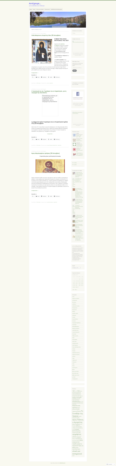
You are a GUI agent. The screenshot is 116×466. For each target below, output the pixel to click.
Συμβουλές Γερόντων (76, 352)
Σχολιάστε (51, 83)
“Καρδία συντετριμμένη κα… (79, 155)
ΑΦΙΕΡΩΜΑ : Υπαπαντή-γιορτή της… (79, 150)
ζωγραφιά (76, 429)
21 (73, 285)
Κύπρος (81, 402)
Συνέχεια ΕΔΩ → (34, 72)
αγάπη (77, 425)
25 (79, 285)
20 (82, 283)
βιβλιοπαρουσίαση (75, 375)
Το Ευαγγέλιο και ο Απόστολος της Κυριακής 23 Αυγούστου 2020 (78, 180)
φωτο (73, 455)
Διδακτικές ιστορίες (75, 305)
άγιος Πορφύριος (76, 424)
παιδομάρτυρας (79, 438)
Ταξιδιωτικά (74, 360)
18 (79, 283)
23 (76, 285)
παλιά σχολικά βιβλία (75, 440)
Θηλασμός (74, 315)
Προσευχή (74, 334)
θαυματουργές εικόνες (76, 430)
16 (76, 283)
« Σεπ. (73, 289)
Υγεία (73, 363)
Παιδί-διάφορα (75, 345)
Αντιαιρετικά (74, 300)
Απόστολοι (78, 398)
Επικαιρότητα (74, 307)
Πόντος (79, 411)
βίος (81, 426)
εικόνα (77, 428)
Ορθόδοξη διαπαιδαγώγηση (56, 9)
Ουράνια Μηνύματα (75, 332)
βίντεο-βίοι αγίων (75, 373)
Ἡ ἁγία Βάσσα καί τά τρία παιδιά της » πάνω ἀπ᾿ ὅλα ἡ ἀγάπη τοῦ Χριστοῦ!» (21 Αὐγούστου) (79, 238)
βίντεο (73, 369)
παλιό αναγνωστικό (77, 441)
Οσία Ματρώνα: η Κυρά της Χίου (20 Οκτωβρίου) (46, 35)
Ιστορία (73, 317)
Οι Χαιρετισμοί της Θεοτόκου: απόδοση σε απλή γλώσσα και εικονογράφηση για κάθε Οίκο (79, 174)
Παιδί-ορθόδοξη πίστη (76, 347)
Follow (74, 70)
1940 (78, 391)
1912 (76, 391)
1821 (73, 391)
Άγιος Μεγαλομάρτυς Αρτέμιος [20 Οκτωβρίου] (45, 153)
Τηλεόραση (74, 362)
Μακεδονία (74, 404)
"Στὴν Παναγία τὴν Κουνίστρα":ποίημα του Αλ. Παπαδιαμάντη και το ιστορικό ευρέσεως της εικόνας (79, 231)
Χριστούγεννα (74, 367)
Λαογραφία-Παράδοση (76, 322)
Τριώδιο (80, 416)
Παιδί (73, 337)
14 (73, 283)
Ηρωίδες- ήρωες (75, 313)
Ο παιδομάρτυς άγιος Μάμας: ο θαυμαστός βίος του (79, 221)
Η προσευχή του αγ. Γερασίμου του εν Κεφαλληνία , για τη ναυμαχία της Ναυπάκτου (48, 92)
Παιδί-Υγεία (74, 341)
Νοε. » (76, 289)
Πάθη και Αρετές (75, 335)
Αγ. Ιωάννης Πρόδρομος (76, 393)
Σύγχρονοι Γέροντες (75, 354)
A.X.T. (45, 33)
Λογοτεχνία (74, 324)
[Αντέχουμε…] (58, 20)
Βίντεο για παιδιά (40, 9)
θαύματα (74, 432)
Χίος (48, 83)
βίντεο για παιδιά (75, 371)
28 (73, 287)
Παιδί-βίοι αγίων (75, 343)
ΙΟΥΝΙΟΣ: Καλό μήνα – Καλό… (78, 136)
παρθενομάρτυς (77, 444)
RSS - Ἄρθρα (74, 162)
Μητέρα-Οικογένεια (75, 328)
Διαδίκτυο (74, 304)
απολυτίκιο (78, 426)
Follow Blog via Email (75, 61)
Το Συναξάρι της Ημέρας (77, 413)
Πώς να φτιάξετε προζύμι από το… (79, 139)
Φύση (73, 365)
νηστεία (74, 436)
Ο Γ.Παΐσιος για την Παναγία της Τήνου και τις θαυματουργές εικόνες (79, 217)
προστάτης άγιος (50, 202)
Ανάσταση (74, 398)
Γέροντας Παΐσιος (75, 400)
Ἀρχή (31, 9)
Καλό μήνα (81, 401)
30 (76, 287)
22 (74, 285)
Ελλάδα (73, 311)
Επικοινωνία (47, 9)
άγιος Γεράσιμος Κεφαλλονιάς (52, 145)
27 (82, 285)
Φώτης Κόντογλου (75, 417)
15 (74, 283)
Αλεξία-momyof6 (76, 397)
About (34, 9)
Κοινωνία (74, 320)
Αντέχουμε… (35, 3)
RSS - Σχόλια (74, 164)
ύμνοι (73, 296)
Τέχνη (73, 358)
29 (74, 287)
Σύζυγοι (73, 356)
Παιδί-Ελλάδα (74, 339)
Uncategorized (74, 378)
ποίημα (76, 447)
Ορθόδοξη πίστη (75, 330)
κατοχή (78, 432)
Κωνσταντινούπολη (76, 402)
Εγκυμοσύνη (74, 309)
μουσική (73, 377)
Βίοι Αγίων (38, 83)
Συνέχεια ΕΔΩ (50, 133)
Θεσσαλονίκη (76, 401)
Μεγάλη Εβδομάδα (75, 326)
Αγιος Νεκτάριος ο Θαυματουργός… (79, 146)
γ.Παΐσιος (74, 428)
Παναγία (73, 350)
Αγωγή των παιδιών (75, 298)
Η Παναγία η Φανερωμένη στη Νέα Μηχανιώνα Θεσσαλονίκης (79, 207)
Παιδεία (73, 348)
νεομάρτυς (76, 434)
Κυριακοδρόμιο (75, 319)
